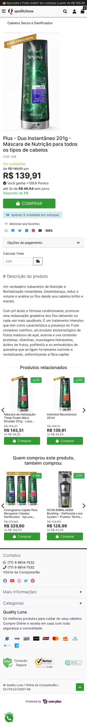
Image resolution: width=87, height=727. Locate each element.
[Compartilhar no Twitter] (19, 230)
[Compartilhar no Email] (40, 230)
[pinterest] (33, 580)
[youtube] (13, 580)
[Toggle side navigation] (4, 11)
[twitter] (26, 580)
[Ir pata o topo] (80, 687)
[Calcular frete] (37, 261)
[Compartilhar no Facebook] (13, 230)
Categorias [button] (13, 603)
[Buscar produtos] (65, 11)
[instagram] (19, 580)
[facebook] (5, 580)
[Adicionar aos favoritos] (9, 379)
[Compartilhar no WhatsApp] (6, 230)
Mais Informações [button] (20, 591)
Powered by (34, 701)
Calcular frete (13, 253)
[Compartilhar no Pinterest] (33, 230)
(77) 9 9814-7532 (20, 562)
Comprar (24, 441)
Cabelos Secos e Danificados (29, 23)
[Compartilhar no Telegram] (26, 230)
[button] (74, 11)
